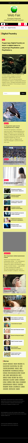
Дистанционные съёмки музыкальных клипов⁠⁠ (14, 256)
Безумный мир (7, 370)
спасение (5, 388)
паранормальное (7, 384)
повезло (15, 384)
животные (6, 379)
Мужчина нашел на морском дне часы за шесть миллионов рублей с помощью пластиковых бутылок (16, 225)
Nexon (15, 363)
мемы (13, 381)
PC (23, 363)
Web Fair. (14, 15)
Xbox (21, 368)
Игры (3, 39)
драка (9, 377)
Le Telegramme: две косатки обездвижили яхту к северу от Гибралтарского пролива (12, 126)
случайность (16, 386)
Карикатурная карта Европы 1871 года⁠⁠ (16, 354)
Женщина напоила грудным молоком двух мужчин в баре (16, 208)
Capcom (5, 363)
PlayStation (6, 366)
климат (17, 379)
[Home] (3, 24)
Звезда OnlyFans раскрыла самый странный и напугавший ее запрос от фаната (17, 213)
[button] (19, 24)
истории (11, 379)
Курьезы (6, 123)
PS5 (18, 366)
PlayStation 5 (13, 366)
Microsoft (10, 363)
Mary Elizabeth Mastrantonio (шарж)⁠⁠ (16, 348)
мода (17, 381)
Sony (21, 366)
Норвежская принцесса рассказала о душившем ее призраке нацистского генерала (17, 219)
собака (23, 386)
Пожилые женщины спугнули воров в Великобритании (16, 196)
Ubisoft (17, 368)
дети (20, 375)
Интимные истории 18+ (17, 370)
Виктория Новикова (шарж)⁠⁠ (17, 329)
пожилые (20, 384)
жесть (21, 377)
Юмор (7, 375)
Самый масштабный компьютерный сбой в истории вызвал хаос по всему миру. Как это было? (14, 162)
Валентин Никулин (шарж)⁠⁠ (17, 335)
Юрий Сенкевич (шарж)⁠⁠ (16, 341)
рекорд (11, 386)
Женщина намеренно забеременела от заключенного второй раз (13, 183)
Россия (23, 372)
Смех (4, 375)
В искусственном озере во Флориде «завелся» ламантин (17, 202)
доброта (5, 377)
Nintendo (20, 363)
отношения (22, 381)
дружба (14, 377)
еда (17, 377)
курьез (5, 381)
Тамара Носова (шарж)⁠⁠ (9, 291)
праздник (5, 386)
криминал (22, 379)
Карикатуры (7, 253)
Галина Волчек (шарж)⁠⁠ (16, 323)
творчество (12, 388)
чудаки (18, 388)
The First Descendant (8, 368)
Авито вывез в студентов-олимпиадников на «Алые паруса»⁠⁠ (14, 311)
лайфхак (9, 381)
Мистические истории (14, 372)
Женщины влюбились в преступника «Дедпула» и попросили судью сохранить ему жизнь (17, 190)
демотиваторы (14, 375)
